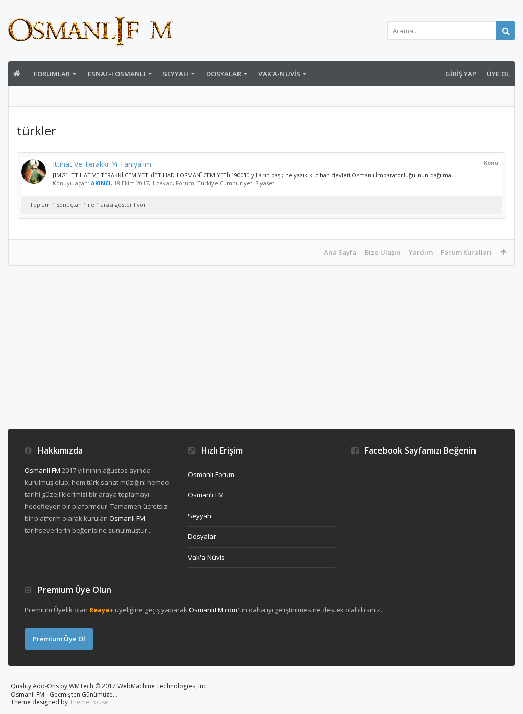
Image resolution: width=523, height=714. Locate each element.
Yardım (421, 252)
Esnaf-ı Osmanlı (117, 73)
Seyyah (175, 73)
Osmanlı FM (206, 494)
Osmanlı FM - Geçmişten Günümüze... (64, 694)
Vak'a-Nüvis (279, 73)
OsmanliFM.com (213, 609)
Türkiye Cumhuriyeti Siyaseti (236, 183)
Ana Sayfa (340, 252)
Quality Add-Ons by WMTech (109, 686)
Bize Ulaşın (382, 252)
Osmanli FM (42, 470)
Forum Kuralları (466, 252)
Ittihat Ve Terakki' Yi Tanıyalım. (103, 164)
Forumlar (52, 73)
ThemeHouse (88, 702)
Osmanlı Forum (211, 474)
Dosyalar (223, 73)
